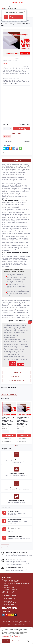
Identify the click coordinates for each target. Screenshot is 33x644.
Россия (5, 63)
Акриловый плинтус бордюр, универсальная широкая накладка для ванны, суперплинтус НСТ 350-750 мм (23, 422)
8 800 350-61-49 (11, 595)
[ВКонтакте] (7, 148)
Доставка (21, 364)
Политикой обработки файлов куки (11, 636)
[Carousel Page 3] (16, 58)
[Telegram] (13, 148)
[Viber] (17, 148)
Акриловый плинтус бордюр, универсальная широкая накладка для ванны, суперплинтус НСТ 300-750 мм (8, 422)
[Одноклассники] (10, 148)
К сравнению (8, 141)
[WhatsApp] (20, 148)
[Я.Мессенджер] (4, 148)
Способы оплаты (13, 363)
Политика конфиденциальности (16, 624)
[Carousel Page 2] (15, 58)
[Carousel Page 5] (18, 58)
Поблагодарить (7, 611)
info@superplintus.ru (11, 592)
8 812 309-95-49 (11, 598)
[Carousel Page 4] (17, 58)
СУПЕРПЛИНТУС (15, 621)
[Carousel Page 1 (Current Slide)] (15, 445)
